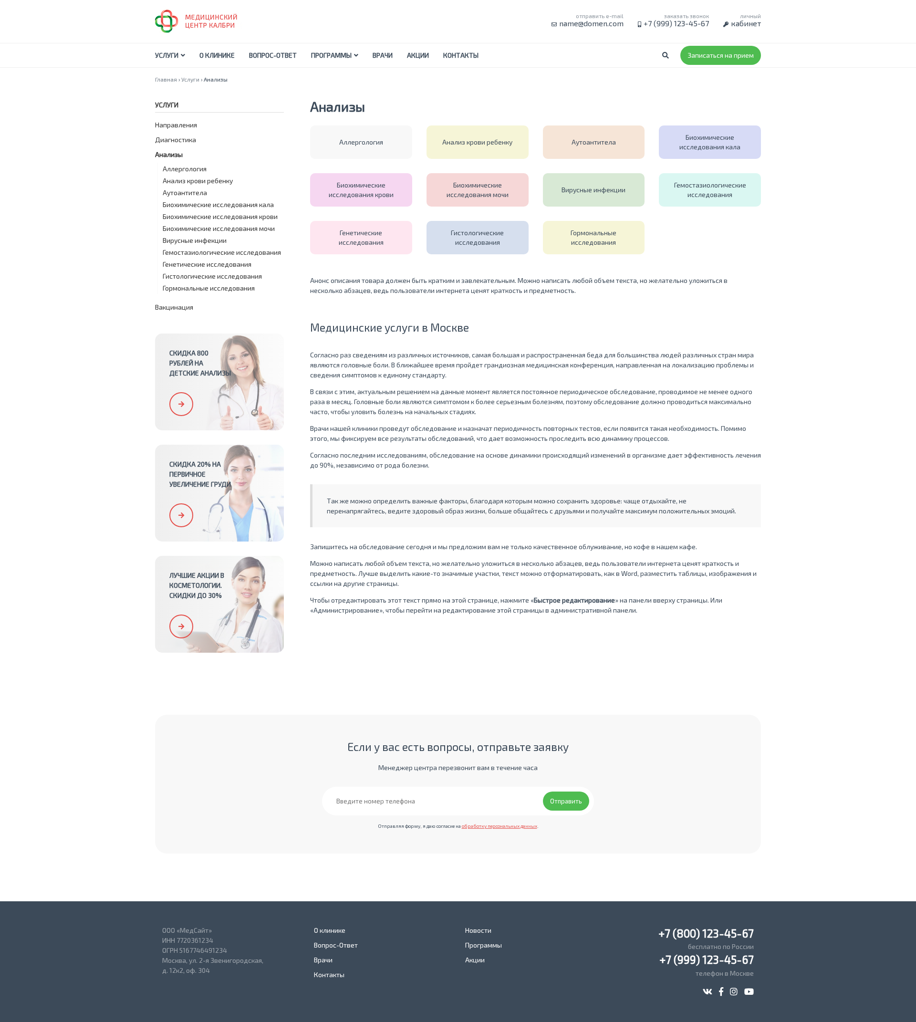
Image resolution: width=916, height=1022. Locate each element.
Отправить (566, 801)
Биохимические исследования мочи (219, 228)
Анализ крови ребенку (198, 181)
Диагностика (175, 140)
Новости (478, 930)
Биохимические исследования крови (220, 216)
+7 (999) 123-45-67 (676, 23)
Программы (331, 55)
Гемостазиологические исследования (222, 252)
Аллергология (185, 169)
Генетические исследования (207, 264)
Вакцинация (174, 307)
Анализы (169, 154)
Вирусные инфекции (195, 240)
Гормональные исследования (209, 288)
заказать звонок (686, 15)
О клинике (217, 55)
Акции (418, 55)
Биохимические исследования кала (218, 204)
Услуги (166, 55)
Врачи (383, 55)
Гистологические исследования (212, 276)
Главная (166, 79)
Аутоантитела (185, 192)
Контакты (461, 55)
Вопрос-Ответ (273, 55)
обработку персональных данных (499, 826)
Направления (176, 125)
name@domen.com (591, 23)
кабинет (746, 23)
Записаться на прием (720, 55)
